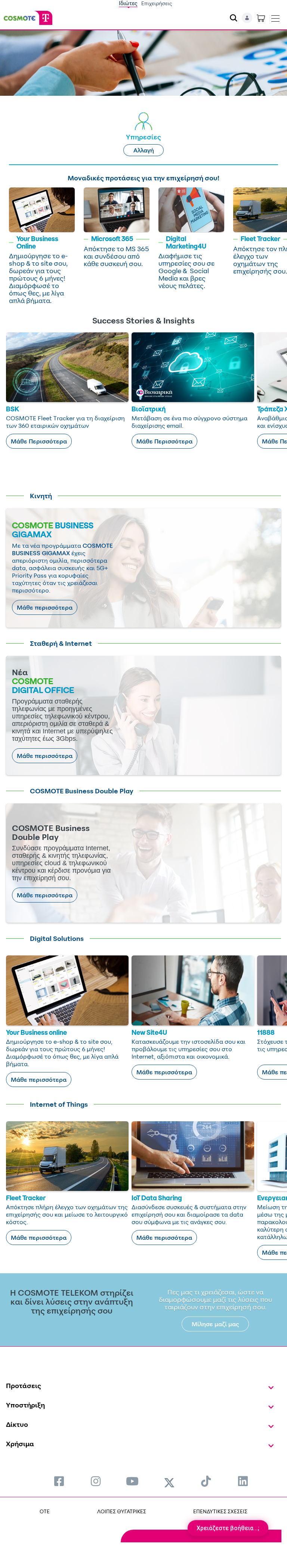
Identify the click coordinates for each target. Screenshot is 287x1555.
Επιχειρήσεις (156, 3)
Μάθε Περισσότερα (39, 441)
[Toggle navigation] (275, 17)
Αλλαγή (143, 150)
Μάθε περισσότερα (44, 607)
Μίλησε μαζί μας (215, 1324)
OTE (45, 1511)
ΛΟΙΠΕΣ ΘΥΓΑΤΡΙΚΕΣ (121, 1511)
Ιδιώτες (128, 3)
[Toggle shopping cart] (261, 18)
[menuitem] (59, 1481)
